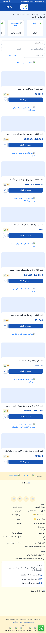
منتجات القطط (40, 507)
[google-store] (12, 476)
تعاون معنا (41, 527)
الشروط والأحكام (17, 622)
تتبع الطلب (19, 523)
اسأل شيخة (41, 519)
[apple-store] (27, 476)
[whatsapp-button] (41, 628)
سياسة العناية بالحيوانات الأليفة (35, 546)
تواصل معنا (41, 537)
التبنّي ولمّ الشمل (17, 515)
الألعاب (17, 15)
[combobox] (20, 49)
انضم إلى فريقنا (17, 533)
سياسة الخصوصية (29, 622)
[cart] (8, 7)
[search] (11, 7)
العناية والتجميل (17, 511)
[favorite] (5, 100)
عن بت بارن (41, 533)
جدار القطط (41, 515)
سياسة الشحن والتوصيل (14, 543)
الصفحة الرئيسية (39, 15)
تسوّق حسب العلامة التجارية (36, 511)
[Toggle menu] (43, 7)
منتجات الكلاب (26, 15)
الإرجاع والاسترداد (39, 543)
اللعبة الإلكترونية (39, 523)
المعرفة (19, 519)
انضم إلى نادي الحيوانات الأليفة (12, 537)
